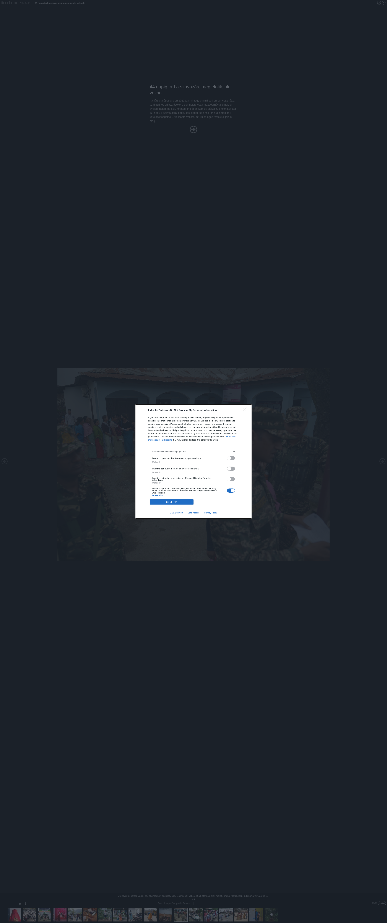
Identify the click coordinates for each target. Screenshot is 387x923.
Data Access (193, 513)
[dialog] (193, 461)
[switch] (231, 458)
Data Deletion (176, 513)
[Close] (246, 410)
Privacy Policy (210, 513)
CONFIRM (171, 502)
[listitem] (193, 451)
